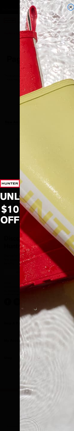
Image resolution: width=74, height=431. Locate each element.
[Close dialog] (71, 7)
